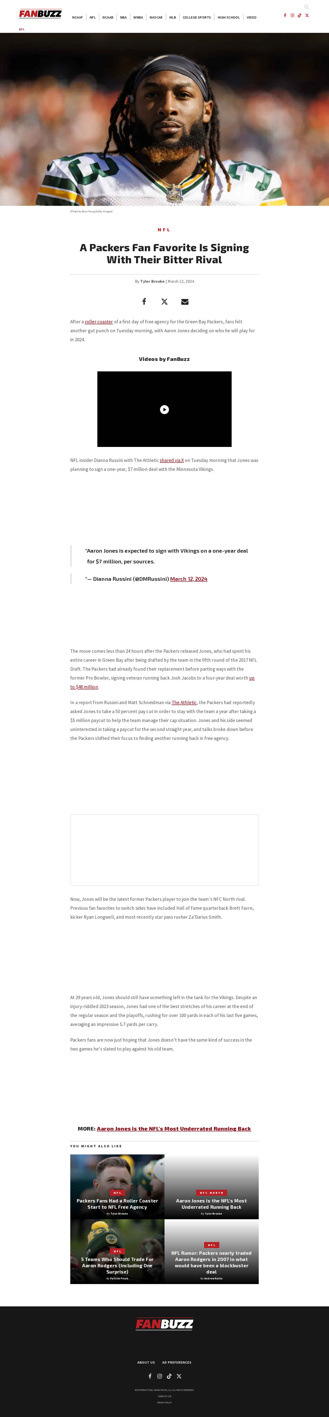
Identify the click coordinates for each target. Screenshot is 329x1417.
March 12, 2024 (188, 578)
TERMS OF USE (164, 1396)
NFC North (212, 1192)
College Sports (197, 17)
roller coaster (99, 322)
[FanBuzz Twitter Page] (307, 15)
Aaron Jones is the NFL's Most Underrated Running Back (174, 1128)
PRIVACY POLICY (164, 1402)
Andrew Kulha (213, 1278)
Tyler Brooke (152, 281)
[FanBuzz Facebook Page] (285, 15)
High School (229, 17)
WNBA (138, 17)
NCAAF (77, 17)
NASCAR (156, 17)
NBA (123, 17)
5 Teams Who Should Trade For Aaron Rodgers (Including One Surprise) (117, 1265)
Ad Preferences (177, 1362)
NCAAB (108, 17)
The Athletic (184, 702)
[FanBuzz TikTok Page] (300, 15)
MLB (172, 17)
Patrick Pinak (119, 1278)
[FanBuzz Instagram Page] (292, 15)
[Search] (306, 7)
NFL (93, 17)
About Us (146, 1362)
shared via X (172, 460)
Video (252, 17)
